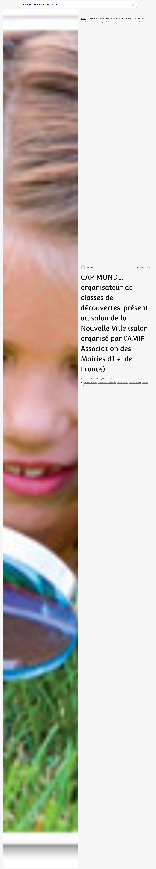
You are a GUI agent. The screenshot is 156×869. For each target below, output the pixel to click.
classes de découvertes (107, 382)
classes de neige (135, 382)
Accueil (83, 18)
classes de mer (122, 382)
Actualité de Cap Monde (92, 379)
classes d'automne (90, 382)
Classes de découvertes (111, 379)
